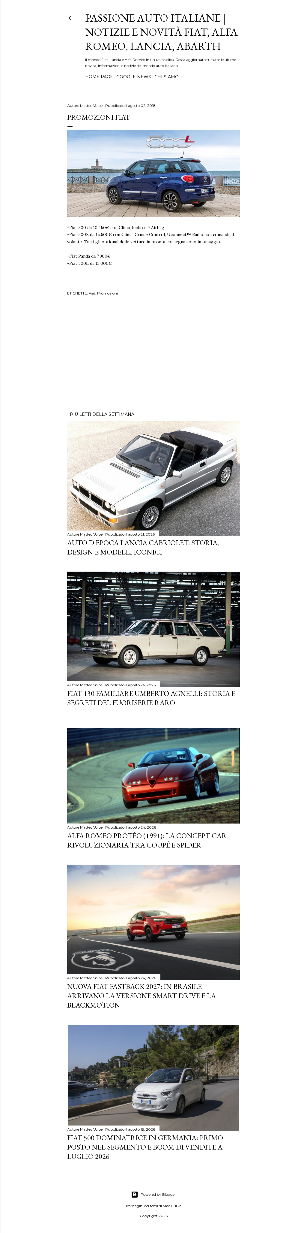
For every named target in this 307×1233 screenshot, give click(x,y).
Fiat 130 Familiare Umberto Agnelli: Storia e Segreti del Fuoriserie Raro (151, 698)
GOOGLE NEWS (133, 77)
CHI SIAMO (166, 77)
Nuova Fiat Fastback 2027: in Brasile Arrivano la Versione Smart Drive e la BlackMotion (141, 996)
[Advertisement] (153, 355)
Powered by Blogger (158, 1194)
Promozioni (107, 293)
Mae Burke (172, 1206)
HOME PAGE (99, 77)
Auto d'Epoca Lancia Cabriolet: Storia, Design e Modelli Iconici (143, 547)
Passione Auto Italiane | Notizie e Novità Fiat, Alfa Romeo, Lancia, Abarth (161, 32)
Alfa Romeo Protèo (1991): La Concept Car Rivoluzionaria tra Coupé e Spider (147, 840)
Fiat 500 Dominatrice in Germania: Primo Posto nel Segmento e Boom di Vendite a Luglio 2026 (145, 1147)
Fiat (92, 293)
